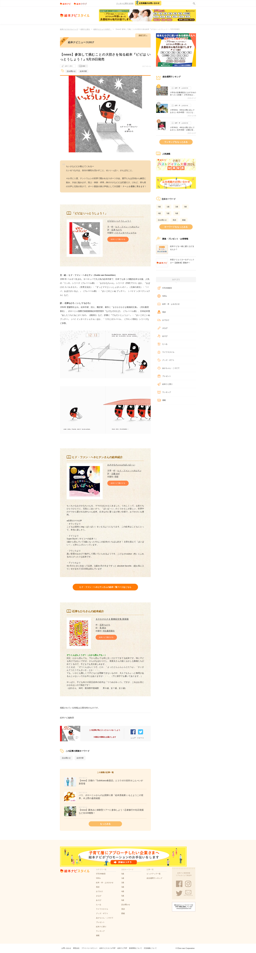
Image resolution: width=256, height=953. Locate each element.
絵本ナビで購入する (118, 239)
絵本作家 (83, 71)
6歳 (176, 213)
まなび (164, 328)
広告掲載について (150, 948)
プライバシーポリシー (89, 948)
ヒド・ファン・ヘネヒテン (127, 227)
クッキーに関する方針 (125, 3)
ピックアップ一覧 (154, 874)
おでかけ (165, 320)
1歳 (168, 207)
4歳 (159, 213)
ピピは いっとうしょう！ (119, 221)
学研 (116, 476)
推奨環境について (135, 948)
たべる (164, 344)
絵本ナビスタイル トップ (69, 29)
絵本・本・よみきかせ (181, 88)
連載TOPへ (143, 35)
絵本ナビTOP (122, 948)
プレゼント (166, 376)
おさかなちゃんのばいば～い (121, 465)
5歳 (168, 213)
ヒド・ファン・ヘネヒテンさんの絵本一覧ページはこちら (105, 587)
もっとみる (105, 824)
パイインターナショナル (125, 233)
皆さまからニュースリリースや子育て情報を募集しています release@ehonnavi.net (183, 906)
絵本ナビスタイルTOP (107, 948)
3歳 (185, 207)
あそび (164, 336)
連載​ (164, 400)
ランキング (166, 392)
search (194, 3)
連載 (83, 66)
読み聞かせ (71, 71)
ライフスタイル (168, 352)
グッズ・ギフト (168, 360)
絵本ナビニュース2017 (102, 29)
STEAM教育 (167, 288)
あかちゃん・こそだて (171, 368)
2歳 (176, 207)
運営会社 (76, 948)
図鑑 (184, 220)
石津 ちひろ (116, 230)
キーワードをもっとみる (176, 227)
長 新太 (103, 628)
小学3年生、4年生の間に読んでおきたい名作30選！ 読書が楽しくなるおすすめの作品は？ (182, 128)
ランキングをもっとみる (176, 142)
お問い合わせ (66, 948)
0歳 (159, 207)
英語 (174, 220)
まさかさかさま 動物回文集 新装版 (112, 619)
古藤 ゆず (115, 473)
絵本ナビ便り (85, 29)
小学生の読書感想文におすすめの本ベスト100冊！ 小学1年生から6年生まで (183, 93)
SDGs (164, 296)
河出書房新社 (109, 631)
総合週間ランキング (154, 878)
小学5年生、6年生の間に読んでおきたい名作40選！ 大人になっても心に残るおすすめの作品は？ (183, 111)
